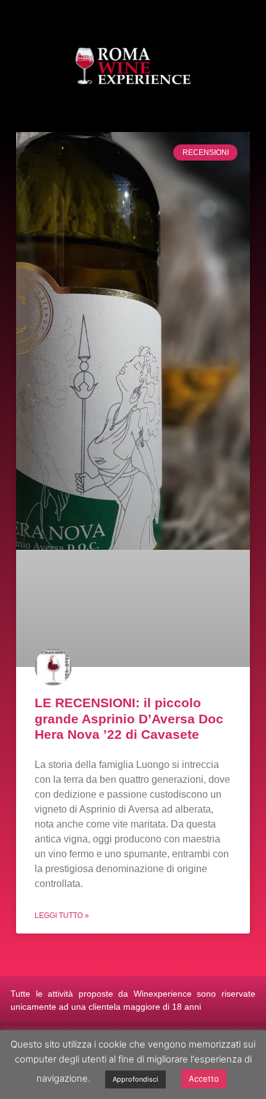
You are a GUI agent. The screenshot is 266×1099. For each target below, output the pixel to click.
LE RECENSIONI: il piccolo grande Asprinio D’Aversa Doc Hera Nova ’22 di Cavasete (129, 718)
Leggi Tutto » (62, 915)
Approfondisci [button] (135, 1079)
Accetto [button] (204, 1079)
